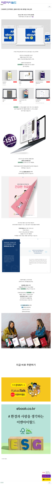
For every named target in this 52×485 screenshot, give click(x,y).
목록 (49, 6)
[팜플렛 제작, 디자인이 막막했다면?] (2, 482)
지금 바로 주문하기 (26, 364)
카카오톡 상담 (47, 479)
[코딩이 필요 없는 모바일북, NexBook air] (1, 482)
